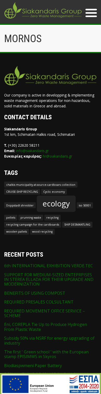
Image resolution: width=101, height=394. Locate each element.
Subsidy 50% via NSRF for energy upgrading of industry (49, 340)
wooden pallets (16, 231)
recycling (52, 217)
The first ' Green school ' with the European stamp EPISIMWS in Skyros (46, 354)
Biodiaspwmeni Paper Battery (33, 365)
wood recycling (42, 231)
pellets (10, 217)
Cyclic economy (54, 192)
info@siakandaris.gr (32, 150)
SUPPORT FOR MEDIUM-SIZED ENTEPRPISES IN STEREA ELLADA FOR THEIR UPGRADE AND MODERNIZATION (48, 279)
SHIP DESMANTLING (77, 224)
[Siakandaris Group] (43, 19)
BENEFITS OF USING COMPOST (34, 293)
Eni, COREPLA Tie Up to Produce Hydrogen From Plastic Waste (45, 327)
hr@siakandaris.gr (57, 156)
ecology (56, 203)
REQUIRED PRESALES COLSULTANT (39, 302)
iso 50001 (85, 205)
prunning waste (30, 217)
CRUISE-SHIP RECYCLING (22, 192)
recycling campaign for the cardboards (32, 224)
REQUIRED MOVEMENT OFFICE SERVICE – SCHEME (44, 313)
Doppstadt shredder (20, 205)
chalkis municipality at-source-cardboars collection (40, 185)
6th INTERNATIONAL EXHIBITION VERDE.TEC (48, 266)
